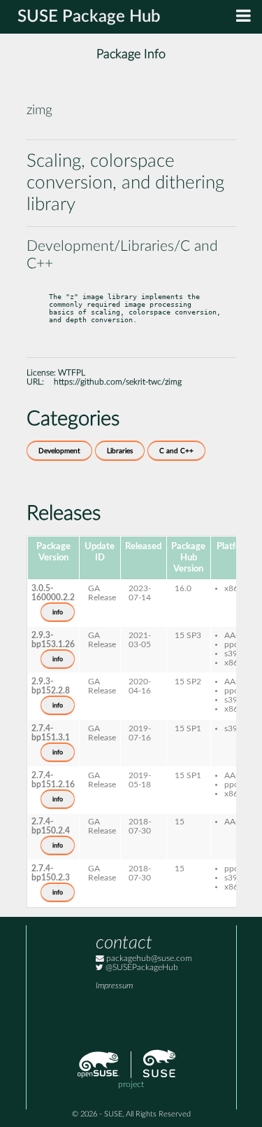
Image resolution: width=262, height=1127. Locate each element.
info (57, 612)
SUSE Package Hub (89, 16)
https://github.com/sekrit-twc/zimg (118, 382)
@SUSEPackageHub (140, 968)
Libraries (120, 451)
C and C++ (176, 451)
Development (59, 451)
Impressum (114, 986)
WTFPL (71, 373)
